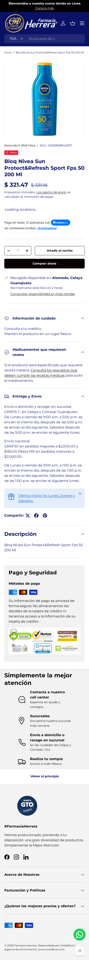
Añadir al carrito (60, 250)
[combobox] (44, 38)
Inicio (7, 52)
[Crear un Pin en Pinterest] (45, 515)
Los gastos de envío (51, 192)
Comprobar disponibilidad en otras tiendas (42, 294)
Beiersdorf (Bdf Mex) (19, 145)
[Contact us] (79, 935)
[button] (72, 23)
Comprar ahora (44, 263)
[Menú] (82, 23)
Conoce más (44, 8)
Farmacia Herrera (25, 945)
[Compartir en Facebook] (36, 515)
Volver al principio (44, 776)
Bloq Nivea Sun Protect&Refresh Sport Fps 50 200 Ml (50, 52)
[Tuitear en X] (27, 515)
